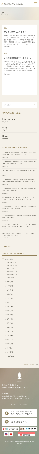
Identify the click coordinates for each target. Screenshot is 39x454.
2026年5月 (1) (12, 268)
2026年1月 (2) (11, 278)
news (5, 137)
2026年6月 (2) (12, 265)
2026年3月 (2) (12, 274)
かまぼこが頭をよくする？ (15, 31)
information (8, 120)
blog (5, 27)
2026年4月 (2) (12, 271)
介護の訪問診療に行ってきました (18, 58)
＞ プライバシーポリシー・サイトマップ (19, 404)
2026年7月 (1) (11, 262)
